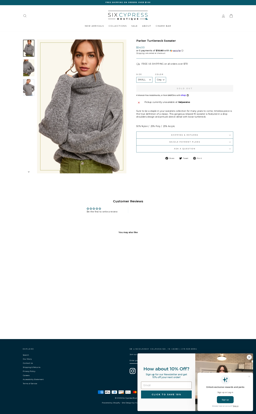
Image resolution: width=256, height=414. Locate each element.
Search (26, 355)
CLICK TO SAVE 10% (166, 394)
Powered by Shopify (111, 403)
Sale (134, 26)
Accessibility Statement (33, 379)
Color (159, 74)
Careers (26, 375)
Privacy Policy (29, 371)
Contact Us (28, 363)
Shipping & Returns (184, 135)
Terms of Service (30, 383)
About (146, 26)
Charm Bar (163, 26)
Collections (118, 26)
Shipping (140, 53)
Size (139, 74)
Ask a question (184, 149)
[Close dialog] (249, 357)
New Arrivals (94, 26)
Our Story (27, 359)
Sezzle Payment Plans (184, 142)
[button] (184, 50)
